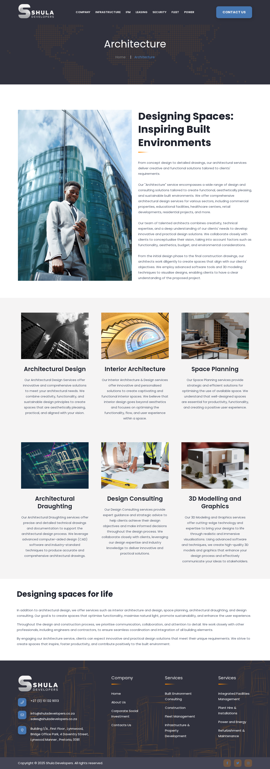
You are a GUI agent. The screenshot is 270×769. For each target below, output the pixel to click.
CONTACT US (234, 12)
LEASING (141, 12)
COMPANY (83, 12)
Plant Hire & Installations (227, 710)
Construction (175, 707)
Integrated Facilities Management (234, 696)
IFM (128, 12)
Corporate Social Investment (124, 714)
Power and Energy (232, 722)
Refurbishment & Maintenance (231, 733)
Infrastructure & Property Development (177, 730)
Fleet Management (180, 716)
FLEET (175, 12)
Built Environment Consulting (178, 696)
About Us (118, 702)
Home (120, 57)
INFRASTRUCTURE (108, 12)
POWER (189, 12)
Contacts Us (121, 725)
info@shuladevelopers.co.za (53, 713)
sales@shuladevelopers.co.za (54, 719)
